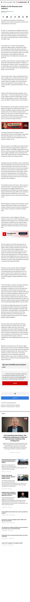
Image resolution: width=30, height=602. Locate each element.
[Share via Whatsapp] (11, 17)
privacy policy (22, 377)
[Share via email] (19, 17)
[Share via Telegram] (15, 17)
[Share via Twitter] (7, 17)
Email (3, 367)
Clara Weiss (3, 11)
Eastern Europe (10, 405)
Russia (17, 405)
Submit (15, 383)
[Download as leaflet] (23, 17)
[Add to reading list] (27, 17)
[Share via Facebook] (3, 17)
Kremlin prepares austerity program (14, 316)
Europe (3, 405)
